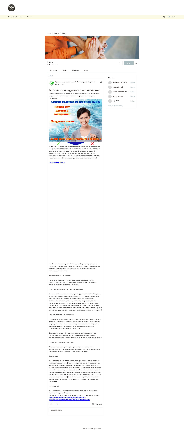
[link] (53, 70)
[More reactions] (56, 404)
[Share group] (136, 63)
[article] (75, 247)
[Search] (120, 63)
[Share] (101, 82)
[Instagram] (164, 17)
